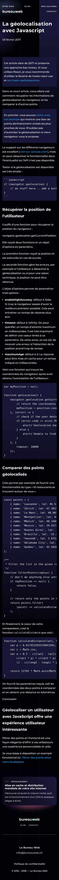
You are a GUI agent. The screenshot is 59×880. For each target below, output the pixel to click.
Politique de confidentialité (29, 863)
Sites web (8, 6)
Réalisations (49, 6)
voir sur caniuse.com (34, 151)
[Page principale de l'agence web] (12, 11)
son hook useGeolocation (23, 80)
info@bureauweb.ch (29, 852)
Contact (52, 11)
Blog (28, 6)
